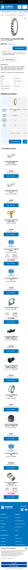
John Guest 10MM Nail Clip (11, 279)
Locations (3, 541)
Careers (3, 527)
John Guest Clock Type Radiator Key (11, 220)
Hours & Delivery (19, 520)
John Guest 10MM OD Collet (11, 395)
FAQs (16, 530)
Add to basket (11, 176)
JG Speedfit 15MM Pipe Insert (11, 191)
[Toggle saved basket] (24, 18)
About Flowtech (4, 517)
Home (2, 15)
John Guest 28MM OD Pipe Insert (11, 483)
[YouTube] (26, 509)
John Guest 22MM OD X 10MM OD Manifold (11, 337)
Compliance (3, 523)
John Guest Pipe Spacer (11, 307)
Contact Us (3, 538)
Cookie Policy (18, 541)
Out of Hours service (20, 523)
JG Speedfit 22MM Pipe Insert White (11, 162)
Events (2, 520)
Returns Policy (18, 527)
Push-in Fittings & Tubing (10, 15)
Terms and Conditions (20, 544)
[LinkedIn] (22, 509)
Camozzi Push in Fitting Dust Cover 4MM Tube (11, 424)
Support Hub (18, 517)
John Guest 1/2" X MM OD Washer (11, 249)
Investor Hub (4, 530)
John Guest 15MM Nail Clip (11, 454)
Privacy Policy (18, 538)
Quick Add (3, 544)
